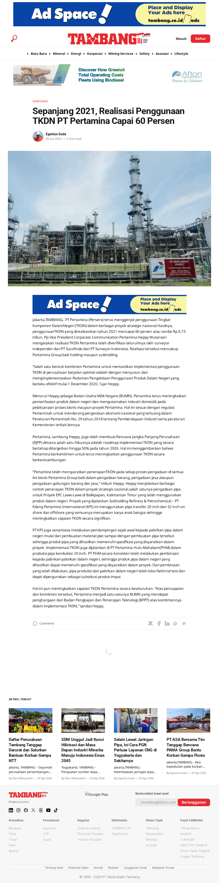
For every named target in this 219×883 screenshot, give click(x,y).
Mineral (59, 53)
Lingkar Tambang (192, 856)
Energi (76, 53)
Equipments (120, 833)
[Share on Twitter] (150, 623)
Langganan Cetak (135, 867)
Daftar (200, 38)
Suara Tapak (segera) (195, 850)
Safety (144, 53)
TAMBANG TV (121, 828)
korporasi (49, 828)
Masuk (181, 38)
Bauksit (14, 851)
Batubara (15, 828)
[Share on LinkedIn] (167, 623)
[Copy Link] (183, 623)
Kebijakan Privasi (163, 867)
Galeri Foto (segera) (193, 845)
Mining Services (120, 53)
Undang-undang (88, 828)
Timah (13, 839)
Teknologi (152, 828)
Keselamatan (155, 833)
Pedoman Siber (78, 867)
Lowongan (187, 839)
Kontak (98, 867)
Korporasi (94, 53)
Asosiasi (162, 53)
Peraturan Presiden (90, 833)
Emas (12, 833)
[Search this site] (14, 38)
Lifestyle (181, 53)
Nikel (12, 845)
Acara (47, 839)
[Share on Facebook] (158, 623)
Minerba (151, 839)
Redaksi (113, 867)
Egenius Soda (56, 134)
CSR (46, 833)
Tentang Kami (54, 867)
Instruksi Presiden (89, 839)
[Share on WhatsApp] (175, 623)
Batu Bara (39, 53)
